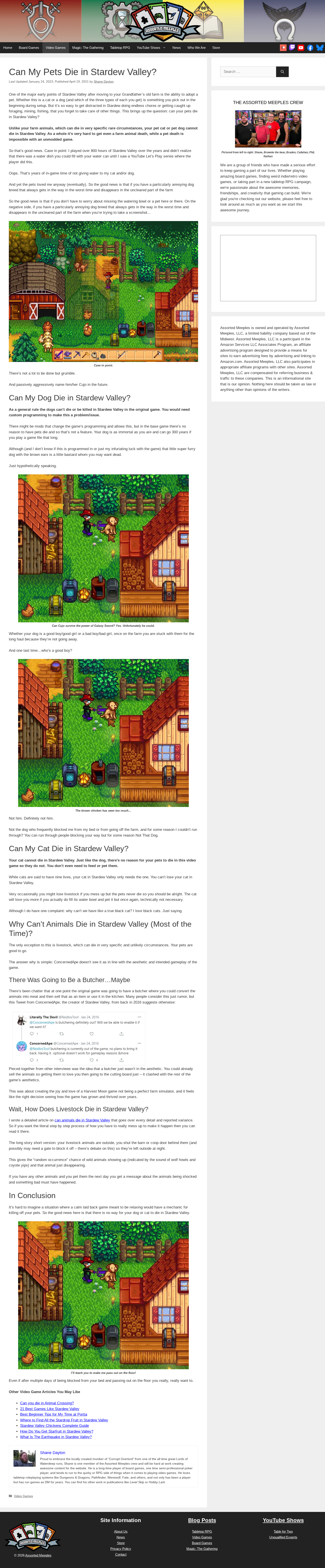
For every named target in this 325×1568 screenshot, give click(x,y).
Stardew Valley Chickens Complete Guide (54, 1426)
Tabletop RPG (120, 47)
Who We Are (196, 47)
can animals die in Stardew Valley (82, 1120)
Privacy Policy (120, 1549)
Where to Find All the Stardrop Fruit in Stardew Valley (64, 1420)
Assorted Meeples (38, 1555)
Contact (120, 1554)
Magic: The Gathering (87, 47)
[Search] (282, 71)
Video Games (56, 47)
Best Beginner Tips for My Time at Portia (53, 1414)
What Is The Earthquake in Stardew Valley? (56, 1437)
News (176, 47)
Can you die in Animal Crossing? (47, 1403)
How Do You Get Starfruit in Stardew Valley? (56, 1431)
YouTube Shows (148, 47)
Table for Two (283, 1531)
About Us (121, 1531)
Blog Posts (202, 1520)
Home (7, 47)
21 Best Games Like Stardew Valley (49, 1409)
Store (216, 47)
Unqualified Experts (283, 1537)
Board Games (29, 47)
